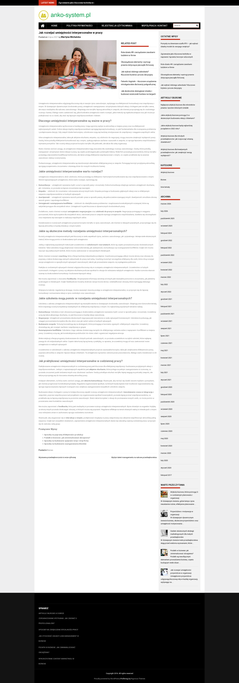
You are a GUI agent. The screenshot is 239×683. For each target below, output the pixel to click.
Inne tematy (165, 187)
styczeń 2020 (166, 468)
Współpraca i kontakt (154, 25)
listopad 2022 (166, 248)
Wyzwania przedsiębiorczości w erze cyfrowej (57, 457)
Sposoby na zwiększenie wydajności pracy (58, 630)
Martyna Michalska (71, 37)
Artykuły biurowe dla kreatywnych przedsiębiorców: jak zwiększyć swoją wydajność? (176, 152)
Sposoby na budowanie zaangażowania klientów (65, 444)
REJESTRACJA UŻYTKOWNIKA (117, 25)
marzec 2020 (166, 453)
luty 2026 (164, 211)
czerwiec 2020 (166, 431)
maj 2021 (164, 350)
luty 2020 (164, 460)
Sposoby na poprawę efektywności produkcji (63, 435)
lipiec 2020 (165, 424)
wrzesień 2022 (166, 262)
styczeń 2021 (166, 380)
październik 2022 (167, 255)
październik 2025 (167, 218)
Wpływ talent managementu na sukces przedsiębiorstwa (134, 457)
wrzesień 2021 (166, 321)
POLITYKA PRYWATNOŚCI (80, 25)
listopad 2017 (166, 475)
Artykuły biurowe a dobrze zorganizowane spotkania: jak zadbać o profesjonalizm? (58, 618)
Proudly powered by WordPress (106, 679)
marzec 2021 (166, 365)
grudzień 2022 (166, 240)
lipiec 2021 (165, 336)
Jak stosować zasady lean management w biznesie (59, 638)
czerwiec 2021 (166, 343)
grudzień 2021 (166, 299)
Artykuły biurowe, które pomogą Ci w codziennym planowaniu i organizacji (184, 495)
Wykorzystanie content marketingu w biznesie (56, 661)
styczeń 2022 (166, 292)
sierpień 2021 (166, 328)
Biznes (50, 450)
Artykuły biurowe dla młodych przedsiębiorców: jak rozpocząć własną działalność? (177, 139)
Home (54, 25)
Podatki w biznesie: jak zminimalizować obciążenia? (67, 438)
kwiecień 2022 (166, 270)
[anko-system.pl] (43, 25)
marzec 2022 (166, 277)
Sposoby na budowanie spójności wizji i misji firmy (66, 441)
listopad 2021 (166, 306)
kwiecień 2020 (166, 446)
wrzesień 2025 (166, 226)
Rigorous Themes (138, 679)
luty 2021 (164, 372)
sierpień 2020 (166, 416)
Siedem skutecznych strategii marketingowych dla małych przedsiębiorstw (182, 534)
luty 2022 (164, 284)
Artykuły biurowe (167, 172)
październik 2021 (167, 314)
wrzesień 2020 (166, 409)
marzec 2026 (166, 204)
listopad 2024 (166, 233)
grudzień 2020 (166, 387)
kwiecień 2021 (166, 358)
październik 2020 (167, 402)
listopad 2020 (166, 394)
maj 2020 (164, 438)
